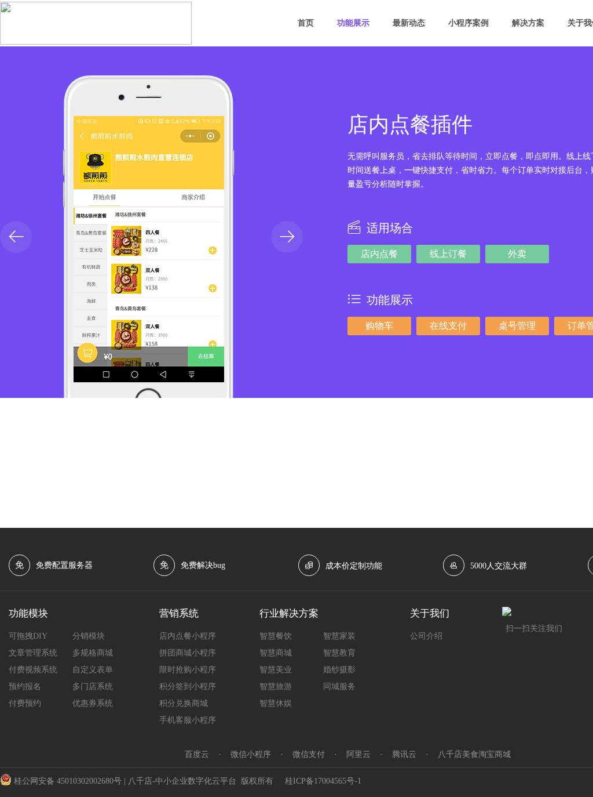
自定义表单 (92, 669)
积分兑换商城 (183, 703)
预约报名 (25, 686)
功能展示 (353, 23)
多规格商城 (92, 653)
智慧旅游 (275, 686)
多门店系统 (92, 686)
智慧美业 (275, 669)
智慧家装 (339, 636)
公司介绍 (426, 636)
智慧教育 (339, 653)
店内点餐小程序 (187, 636)
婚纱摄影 (339, 669)
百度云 (197, 754)
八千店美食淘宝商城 (474, 754)
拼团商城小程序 (187, 653)
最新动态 (409, 23)
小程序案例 (468, 23)
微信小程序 (250, 754)
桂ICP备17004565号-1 (323, 781)
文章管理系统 (33, 653)
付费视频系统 (33, 669)
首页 (306, 23)
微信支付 (308, 754)
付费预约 (25, 703)
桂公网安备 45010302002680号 (68, 781)
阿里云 (358, 754)
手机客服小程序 (187, 720)
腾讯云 (404, 754)
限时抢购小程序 (187, 669)
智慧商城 (275, 653)
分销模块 (88, 636)
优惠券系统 (92, 703)
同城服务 (339, 686)
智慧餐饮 (275, 636)
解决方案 (528, 23)
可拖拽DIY (28, 636)
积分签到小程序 (187, 686)
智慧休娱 (275, 703)
